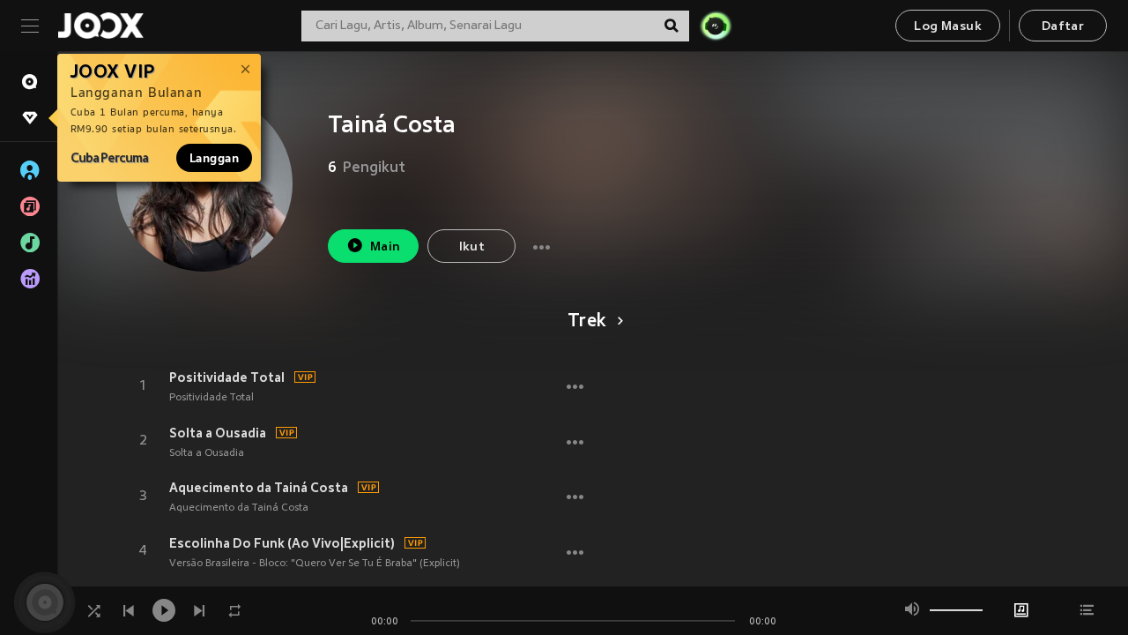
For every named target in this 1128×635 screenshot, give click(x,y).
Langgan (214, 158)
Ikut (472, 247)
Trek (587, 322)
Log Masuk (948, 27)
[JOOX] (100, 25)
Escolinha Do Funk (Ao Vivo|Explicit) (282, 543)
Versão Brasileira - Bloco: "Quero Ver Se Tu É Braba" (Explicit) (314, 563)
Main (385, 247)
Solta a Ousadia (217, 433)
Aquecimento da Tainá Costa (258, 488)
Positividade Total (227, 377)
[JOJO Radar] (715, 25)
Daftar (1063, 27)
